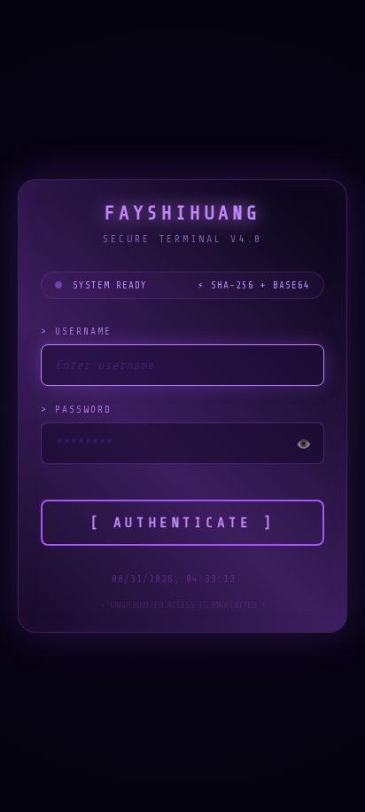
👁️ (303, 444)
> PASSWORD (76, 409)
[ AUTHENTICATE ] (182, 523)
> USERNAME (76, 331)
